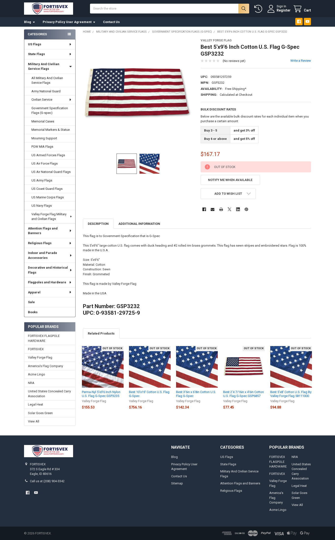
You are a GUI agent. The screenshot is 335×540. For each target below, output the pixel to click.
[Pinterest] (246, 209)
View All (33, 421)
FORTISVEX (36, 349)
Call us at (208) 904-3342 (47, 481)
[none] (138, 93)
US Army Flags (41, 180)
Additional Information (139, 224)
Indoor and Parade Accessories (42, 255)
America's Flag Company (45, 366)
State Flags (36, 54)
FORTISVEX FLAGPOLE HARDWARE (44, 338)
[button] (228, 193)
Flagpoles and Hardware (47, 282)
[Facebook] (298, 21)
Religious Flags (40, 243)
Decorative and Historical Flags (48, 270)
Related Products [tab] (101, 333)
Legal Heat (35, 404)
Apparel (34, 292)
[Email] (212, 209)
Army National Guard (46, 91)
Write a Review (300, 60)
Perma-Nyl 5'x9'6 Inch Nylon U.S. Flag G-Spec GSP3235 (101, 394)
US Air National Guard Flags (51, 172)
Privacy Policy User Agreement (67, 22)
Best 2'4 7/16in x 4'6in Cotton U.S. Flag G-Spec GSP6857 (243, 394)
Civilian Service (41, 99)
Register (284, 10)
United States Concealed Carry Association (49, 393)
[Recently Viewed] (259, 9)
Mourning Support (44, 138)
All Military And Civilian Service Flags (47, 80)
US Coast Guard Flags (47, 189)
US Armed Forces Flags (48, 155)
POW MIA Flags (42, 146)
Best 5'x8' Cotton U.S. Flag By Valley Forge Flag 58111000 (290, 394)
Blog (27, 22)
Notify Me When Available (230, 180)
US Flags (34, 44)
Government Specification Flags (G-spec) (49, 110)
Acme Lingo (36, 374)
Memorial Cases (42, 121)
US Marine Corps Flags (47, 197)
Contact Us (111, 22)
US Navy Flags (41, 205)
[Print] (221, 209)
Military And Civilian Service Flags (43, 66)
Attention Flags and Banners (43, 231)
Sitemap (177, 483)
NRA (31, 383)
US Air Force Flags (44, 163)
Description (98, 224)
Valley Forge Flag (40, 357)
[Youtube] (307, 21)
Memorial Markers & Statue (50, 130)
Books (33, 312)
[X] (229, 209)
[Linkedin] (238, 209)
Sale (31, 302)
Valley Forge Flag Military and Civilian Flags (48, 216)
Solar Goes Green (40, 413)
